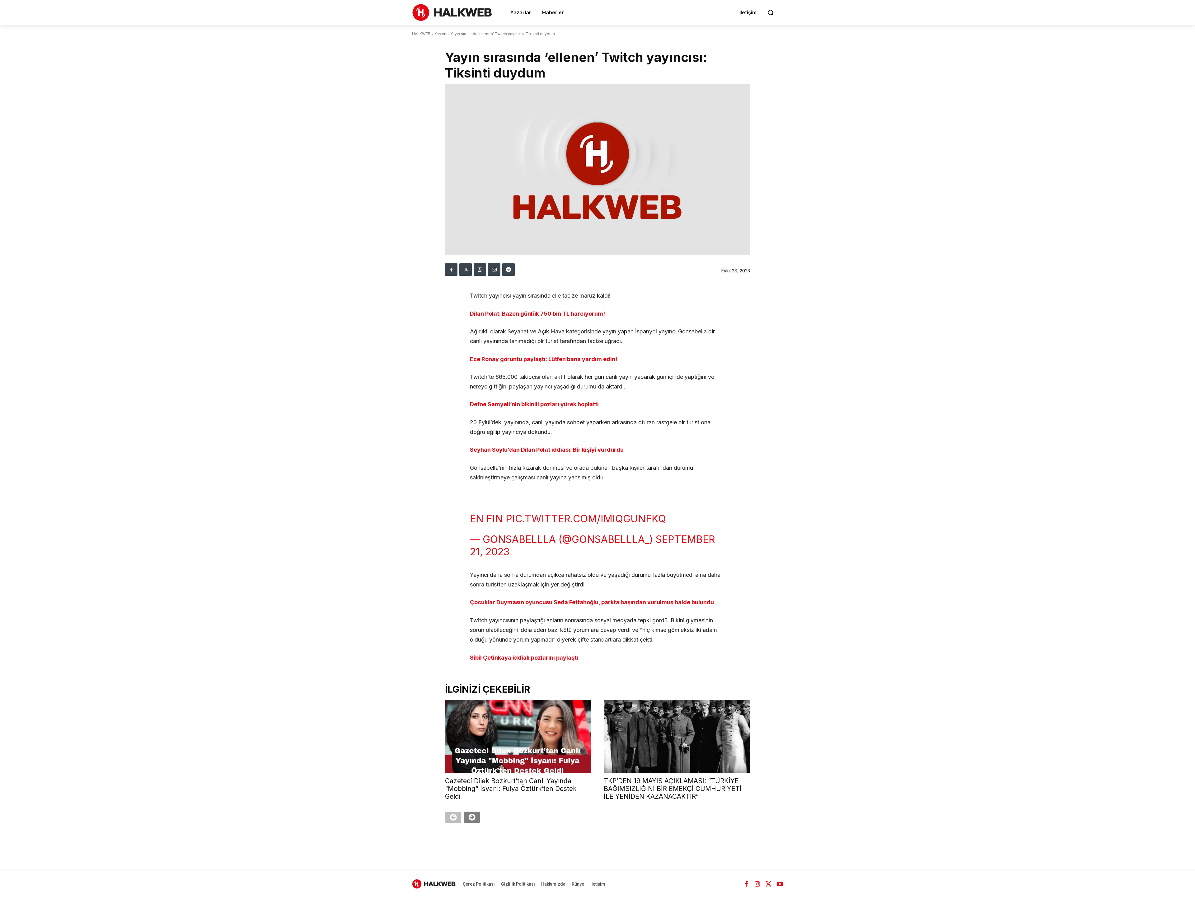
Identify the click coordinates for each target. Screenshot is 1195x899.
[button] (770, 12)
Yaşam (440, 33)
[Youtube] (780, 884)
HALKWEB (421, 33)
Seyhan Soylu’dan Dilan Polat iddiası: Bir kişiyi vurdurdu (547, 449)
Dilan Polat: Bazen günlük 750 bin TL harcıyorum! (537, 313)
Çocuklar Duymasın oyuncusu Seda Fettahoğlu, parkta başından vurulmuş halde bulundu (592, 602)
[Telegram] (508, 269)
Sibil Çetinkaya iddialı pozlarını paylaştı (524, 657)
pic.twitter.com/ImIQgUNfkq (586, 519)
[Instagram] (757, 884)
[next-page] (472, 817)
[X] (465, 269)
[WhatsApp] (480, 269)
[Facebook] (451, 269)
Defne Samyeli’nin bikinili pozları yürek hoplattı (534, 404)
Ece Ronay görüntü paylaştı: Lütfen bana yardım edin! (543, 359)
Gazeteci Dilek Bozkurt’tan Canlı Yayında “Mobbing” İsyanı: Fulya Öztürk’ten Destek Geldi (511, 788)
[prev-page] (453, 817)
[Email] (494, 269)
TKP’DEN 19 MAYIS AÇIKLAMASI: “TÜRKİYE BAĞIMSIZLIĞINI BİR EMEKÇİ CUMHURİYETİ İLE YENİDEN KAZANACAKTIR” (673, 788)
